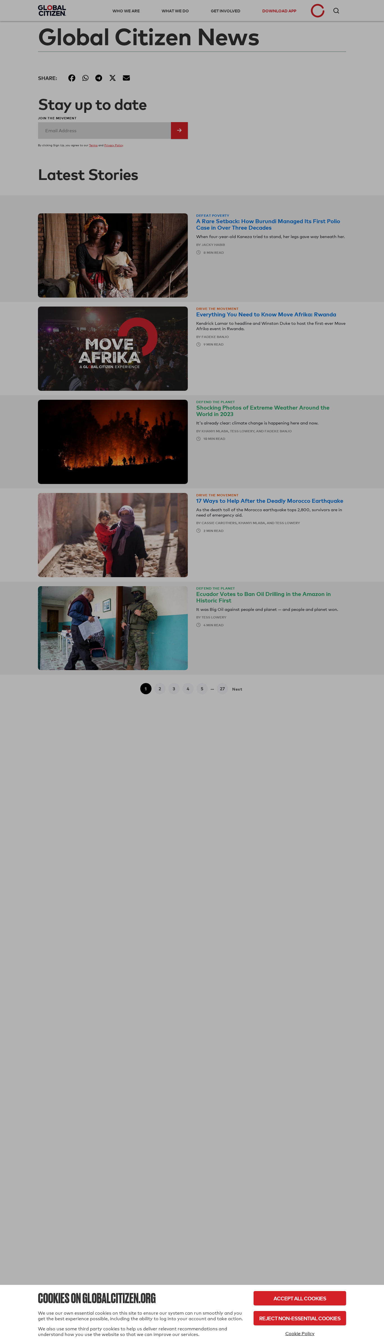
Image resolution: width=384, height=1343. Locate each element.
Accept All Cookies (300, 1298)
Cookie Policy (300, 1333)
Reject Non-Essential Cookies (299, 1318)
